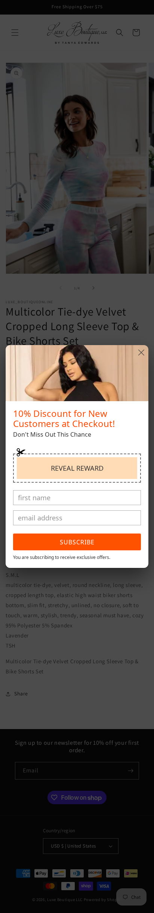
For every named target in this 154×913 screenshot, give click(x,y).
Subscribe (77, 542)
